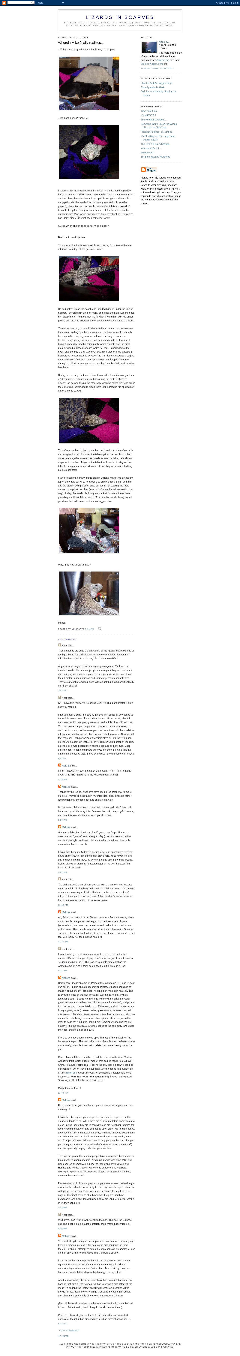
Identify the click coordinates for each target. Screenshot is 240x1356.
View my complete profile (157, 68)
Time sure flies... (150, 111)
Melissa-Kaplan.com (152, 63)
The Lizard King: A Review (155, 144)
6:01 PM (62, 872)
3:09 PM (62, 1228)
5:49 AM (62, 690)
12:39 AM (63, 942)
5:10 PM (89, 629)
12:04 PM (63, 1093)
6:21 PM (62, 971)
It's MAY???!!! (148, 115)
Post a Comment (69, 1330)
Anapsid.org (163, 60)
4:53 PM (62, 779)
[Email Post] (99, 629)
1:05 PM (62, 1208)
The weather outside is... (154, 119)
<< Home (63, 1335)
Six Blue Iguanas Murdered (155, 156)
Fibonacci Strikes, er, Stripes (156, 131)
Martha (65, 765)
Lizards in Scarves (120, 17)
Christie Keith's (156, 83)
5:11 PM (62, 1324)
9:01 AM (62, 758)
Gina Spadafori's (152, 87)
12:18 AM (63, 905)
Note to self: (147, 152)
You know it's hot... (151, 148)
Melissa (66, 786)
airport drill (71, 1072)
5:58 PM (62, 820)
